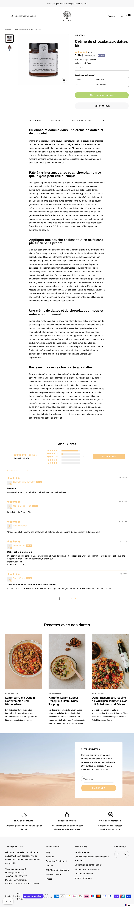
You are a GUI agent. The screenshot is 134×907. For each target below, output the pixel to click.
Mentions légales (82, 852)
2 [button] (63, 598)
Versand (92, 60)
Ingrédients (57, 121)
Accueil (8, 29)
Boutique (50, 857)
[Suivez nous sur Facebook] (118, 854)
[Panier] (127, 16)
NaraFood (80, 35)
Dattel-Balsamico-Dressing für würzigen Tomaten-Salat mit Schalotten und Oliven (109, 701)
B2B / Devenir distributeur (57, 870)
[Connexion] (122, 16)
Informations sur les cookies (87, 869)
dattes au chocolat (53, 418)
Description (35, 121)
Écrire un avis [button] (109, 456)
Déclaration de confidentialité (88, 865)
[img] (13, 478)
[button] (81, 52)
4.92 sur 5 (32, 455)
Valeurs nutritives (82, 121)
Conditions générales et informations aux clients (92, 858)
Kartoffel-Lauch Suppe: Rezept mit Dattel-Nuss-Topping (64, 701)
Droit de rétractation (84, 873)
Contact (49, 865)
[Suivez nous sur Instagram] (125, 854)
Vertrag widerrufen (83, 878)
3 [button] (67, 598)
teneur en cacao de (70, 223)
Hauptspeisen (11, 693)
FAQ (48, 852)
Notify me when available (102, 95)
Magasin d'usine (53, 874)
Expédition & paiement (56, 861)
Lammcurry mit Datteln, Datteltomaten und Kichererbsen (20, 701)
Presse (49, 879)
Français (111, 16)
